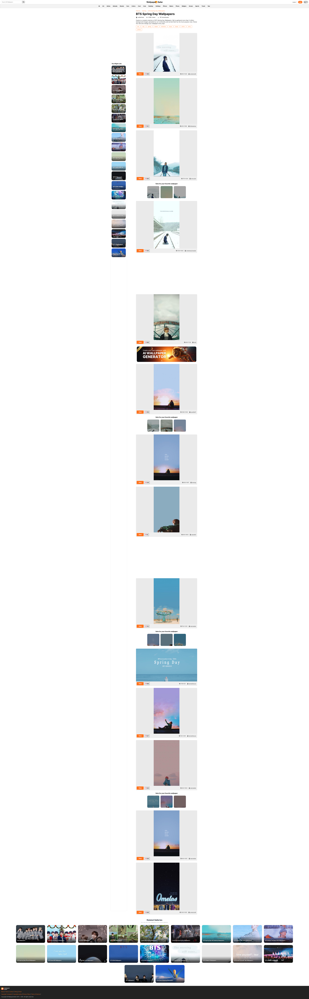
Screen (191, 6)
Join (300, 2)
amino (183, 26)
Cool (139, 6)
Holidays (158, 6)
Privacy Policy (26, 994)
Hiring (16, 991)
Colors (133, 6)
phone (139, 29)
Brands (122, 6)
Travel (203, 6)
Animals (115, 6)
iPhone (165, 6)
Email (20, 991)
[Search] (23, 2)
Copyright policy (17, 994)
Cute (144, 6)
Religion (184, 6)
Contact (11, 991)
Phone (177, 6)
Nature (171, 6)
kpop (170, 26)
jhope (176, 26)
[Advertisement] (122, 35)
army (189, 26)
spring (149, 26)
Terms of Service (35, 994)
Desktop (150, 6)
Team (6, 991)
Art (103, 6)
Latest (294, 2)
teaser (156, 26)
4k (99, 6)
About (2, 991)
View (140, 74)
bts (138, 26)
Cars (127, 6)
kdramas (163, 26)
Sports (197, 6)
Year (209, 6)
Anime (108, 6)
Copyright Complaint (6, 994)
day (143, 26)
